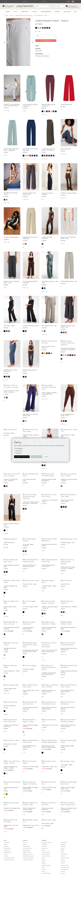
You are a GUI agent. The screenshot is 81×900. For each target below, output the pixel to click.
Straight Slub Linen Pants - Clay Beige (30, 237)
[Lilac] (7, 199)
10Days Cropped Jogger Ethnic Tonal (68, 788)
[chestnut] (47, 353)
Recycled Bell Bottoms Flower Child (48, 565)
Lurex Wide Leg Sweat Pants (29, 480)
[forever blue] (61, 612)
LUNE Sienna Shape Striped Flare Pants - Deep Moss (31, 502)
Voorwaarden (7, 848)
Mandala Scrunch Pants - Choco (11, 193)
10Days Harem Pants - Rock (50, 725)
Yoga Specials (64, 869)
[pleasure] (49, 155)
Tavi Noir (63, 861)
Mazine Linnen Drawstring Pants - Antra (11, 282)
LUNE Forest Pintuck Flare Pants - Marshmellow (49, 651)
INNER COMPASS (46, 865)
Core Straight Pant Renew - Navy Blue (31, 149)
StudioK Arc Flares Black (11, 237)
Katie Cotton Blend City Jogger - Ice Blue (10, 767)
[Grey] (63, 332)
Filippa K (44, 859)
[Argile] (44, 288)
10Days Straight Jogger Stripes (67, 746)
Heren (15, 11)
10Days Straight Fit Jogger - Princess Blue (31, 788)
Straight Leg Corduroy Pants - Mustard (69, 480)
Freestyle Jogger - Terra (68, 542)
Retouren (6, 846)
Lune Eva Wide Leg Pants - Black (11, 524)
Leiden (43, 1)
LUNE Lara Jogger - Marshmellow (28, 628)
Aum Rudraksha (46, 854)
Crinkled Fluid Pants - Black (31, 325)
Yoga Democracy (65, 867)
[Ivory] (7, 530)
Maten (5, 844)
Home (6, 15)
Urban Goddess (65, 865)
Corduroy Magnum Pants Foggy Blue (30, 105)
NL (6, 1)
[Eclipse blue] (25, 551)
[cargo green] (68, 355)
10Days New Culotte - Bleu (49, 766)
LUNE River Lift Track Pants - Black (50, 500)
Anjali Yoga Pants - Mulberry (69, 606)
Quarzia (63, 856)
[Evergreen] (25, 509)
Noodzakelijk (18, 448)
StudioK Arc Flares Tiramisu (69, 193)
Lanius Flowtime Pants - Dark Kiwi (49, 347)
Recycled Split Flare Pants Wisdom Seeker (49, 708)
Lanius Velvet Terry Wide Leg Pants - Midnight (68, 567)
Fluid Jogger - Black (66, 765)
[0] (72, 3)
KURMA (44, 869)
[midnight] (61, 359)
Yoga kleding (26, 846)
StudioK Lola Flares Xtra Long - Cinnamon (10, 480)
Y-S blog (6, 856)
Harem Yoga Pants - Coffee (12, 671)
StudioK (63, 859)
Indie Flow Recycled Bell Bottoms (68, 708)
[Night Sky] (47, 28)
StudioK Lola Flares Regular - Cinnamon (50, 607)
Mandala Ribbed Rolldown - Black (69, 628)
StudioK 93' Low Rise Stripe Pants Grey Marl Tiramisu (12, 105)
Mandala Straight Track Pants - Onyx (29, 193)
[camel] (25, 244)
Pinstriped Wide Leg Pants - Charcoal (12, 628)
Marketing (18, 453)
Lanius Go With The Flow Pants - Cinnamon (11, 391)
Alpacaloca (44, 848)
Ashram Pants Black (10, 705)
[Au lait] (63, 355)
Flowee (44, 863)
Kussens (34, 11)
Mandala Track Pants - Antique (10, 649)
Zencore (63, 873)
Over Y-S (25, 842)
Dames (8, 11)
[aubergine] (66, 507)
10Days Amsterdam (47, 842)
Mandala (63, 844)
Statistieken (18, 451)
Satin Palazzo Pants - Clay (49, 325)
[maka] (61, 421)
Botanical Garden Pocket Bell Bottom (49, 480)
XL (39, 31)
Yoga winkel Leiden (9, 859)
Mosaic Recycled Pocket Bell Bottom (69, 671)
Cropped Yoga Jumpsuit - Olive (11, 788)
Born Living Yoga (46, 856)
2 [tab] (15, 64)
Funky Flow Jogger (28, 669)
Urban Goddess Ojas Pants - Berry (12, 565)
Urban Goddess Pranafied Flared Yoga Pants (49, 393)
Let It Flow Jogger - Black (30, 606)
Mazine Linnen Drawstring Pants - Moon (68, 237)
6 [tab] (25, 64)
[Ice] (7, 773)
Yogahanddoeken (46, 11)
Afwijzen (46, 456)
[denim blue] (7, 376)
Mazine (62, 848)
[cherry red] (43, 28)
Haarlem (25, 1)
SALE (75, 11)
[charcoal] (4, 634)
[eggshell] (42, 657)
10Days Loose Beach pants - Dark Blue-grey (69, 808)
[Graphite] (25, 377)
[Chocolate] (45, 28)
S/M (61, 615)
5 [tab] (22, 64)
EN (4, 1)
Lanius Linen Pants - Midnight (48, 193)
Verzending (7, 850)
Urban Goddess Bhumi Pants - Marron (67, 415)
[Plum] (61, 355)
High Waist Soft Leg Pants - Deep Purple (31, 415)
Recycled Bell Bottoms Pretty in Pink (29, 746)
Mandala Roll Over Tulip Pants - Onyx (68, 326)
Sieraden (57, 11)
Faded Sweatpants (9, 542)
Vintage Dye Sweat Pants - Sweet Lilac (11, 725)
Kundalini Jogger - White (49, 586)
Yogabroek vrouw (27, 854)
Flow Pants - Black (9, 325)
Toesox (63, 863)
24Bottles (44, 844)
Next (32, 42)
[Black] (36, 28)
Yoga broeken (26, 850)
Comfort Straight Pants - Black (11, 586)
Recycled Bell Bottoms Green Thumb (67, 691)
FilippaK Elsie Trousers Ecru (31, 825)
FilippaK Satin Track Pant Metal (11, 826)
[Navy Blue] (56, 111)
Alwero (43, 850)
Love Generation (46, 873)
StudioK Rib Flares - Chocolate (47, 237)
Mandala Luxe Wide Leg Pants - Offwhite (48, 691)
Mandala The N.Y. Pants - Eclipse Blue (11, 370)
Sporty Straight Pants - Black (10, 607)
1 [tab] (13, 64)
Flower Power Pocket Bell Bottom (49, 545)
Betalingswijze (7, 852)
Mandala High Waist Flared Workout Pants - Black (30, 651)
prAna (62, 852)
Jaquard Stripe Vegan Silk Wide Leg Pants (68, 725)
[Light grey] (38, 28)
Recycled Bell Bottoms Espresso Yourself (29, 565)
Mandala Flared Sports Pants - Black (67, 500)
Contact (25, 844)
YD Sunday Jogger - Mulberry (28, 545)
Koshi (43, 867)
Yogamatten (24, 11)
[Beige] (51, 111)
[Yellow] (4, 794)
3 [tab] (18, 64)
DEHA (43, 857)
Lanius (43, 871)
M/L (4, 547)
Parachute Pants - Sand (29, 584)
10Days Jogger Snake (10, 688)
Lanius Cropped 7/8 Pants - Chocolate (31, 282)
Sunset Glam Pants (66, 104)
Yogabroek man (27, 852)
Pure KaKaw (64, 854)
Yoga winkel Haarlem (9, 857)
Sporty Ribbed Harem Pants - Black (31, 691)
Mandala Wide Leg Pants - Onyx (30, 370)
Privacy (6, 854)
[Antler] (4, 655)
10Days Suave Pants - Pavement (48, 808)
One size (6, 714)
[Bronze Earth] (66, 355)
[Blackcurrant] (42, 353)
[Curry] (61, 486)
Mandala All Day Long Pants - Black (31, 435)
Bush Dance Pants (9, 433)
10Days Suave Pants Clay (49, 787)
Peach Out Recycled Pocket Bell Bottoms (69, 649)
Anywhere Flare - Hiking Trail (68, 435)
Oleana (62, 850)
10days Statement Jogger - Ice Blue (30, 725)
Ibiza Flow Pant (65, 584)
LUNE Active (64, 842)
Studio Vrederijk (65, 857)
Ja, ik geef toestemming (22, 456)
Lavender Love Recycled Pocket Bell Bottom (49, 673)
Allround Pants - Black (10, 744)
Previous (5, 42)
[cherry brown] (4, 676)
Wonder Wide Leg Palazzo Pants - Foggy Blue (11, 149)
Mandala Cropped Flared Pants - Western (49, 628)
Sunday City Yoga (27, 848)
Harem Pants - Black (48, 823)
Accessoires (67, 11)
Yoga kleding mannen (28, 856)
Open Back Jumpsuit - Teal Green (50, 282)
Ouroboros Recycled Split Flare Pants (30, 708)
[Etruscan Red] (66, 332)
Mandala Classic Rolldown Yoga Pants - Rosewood (68, 349)
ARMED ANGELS (46, 852)
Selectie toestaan (36, 456)
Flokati (43, 861)
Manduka (63, 846)
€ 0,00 (68, 1)
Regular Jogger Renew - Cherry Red (49, 105)
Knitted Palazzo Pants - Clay (69, 281)
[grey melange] (40, 28)
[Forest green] (7, 397)
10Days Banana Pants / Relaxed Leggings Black (49, 746)
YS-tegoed (6, 842)
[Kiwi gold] (44, 353)
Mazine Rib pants (66, 149)
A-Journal (44, 846)
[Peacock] (49, 28)
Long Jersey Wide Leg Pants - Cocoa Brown (48, 149)
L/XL (7, 547)
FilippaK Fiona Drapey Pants (12, 808)
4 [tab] (20, 64)
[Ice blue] (23, 732)
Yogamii (63, 871)
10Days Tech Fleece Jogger (31, 766)
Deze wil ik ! (46, 40)
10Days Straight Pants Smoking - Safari (29, 808)
